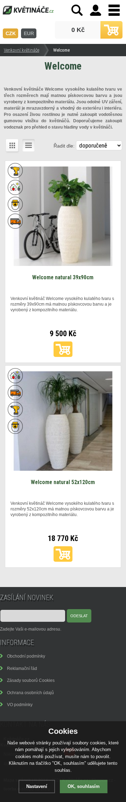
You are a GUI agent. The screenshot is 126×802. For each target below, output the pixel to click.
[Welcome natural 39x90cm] (63, 264)
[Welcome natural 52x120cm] (63, 469)
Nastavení (36, 786)
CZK (11, 33)
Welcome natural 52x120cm (63, 482)
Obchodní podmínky (26, 656)
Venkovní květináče (21, 50)
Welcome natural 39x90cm (62, 277)
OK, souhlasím (84, 786)
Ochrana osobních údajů (30, 692)
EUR (29, 33)
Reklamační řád (22, 668)
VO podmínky (20, 704)
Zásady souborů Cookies (31, 680)
